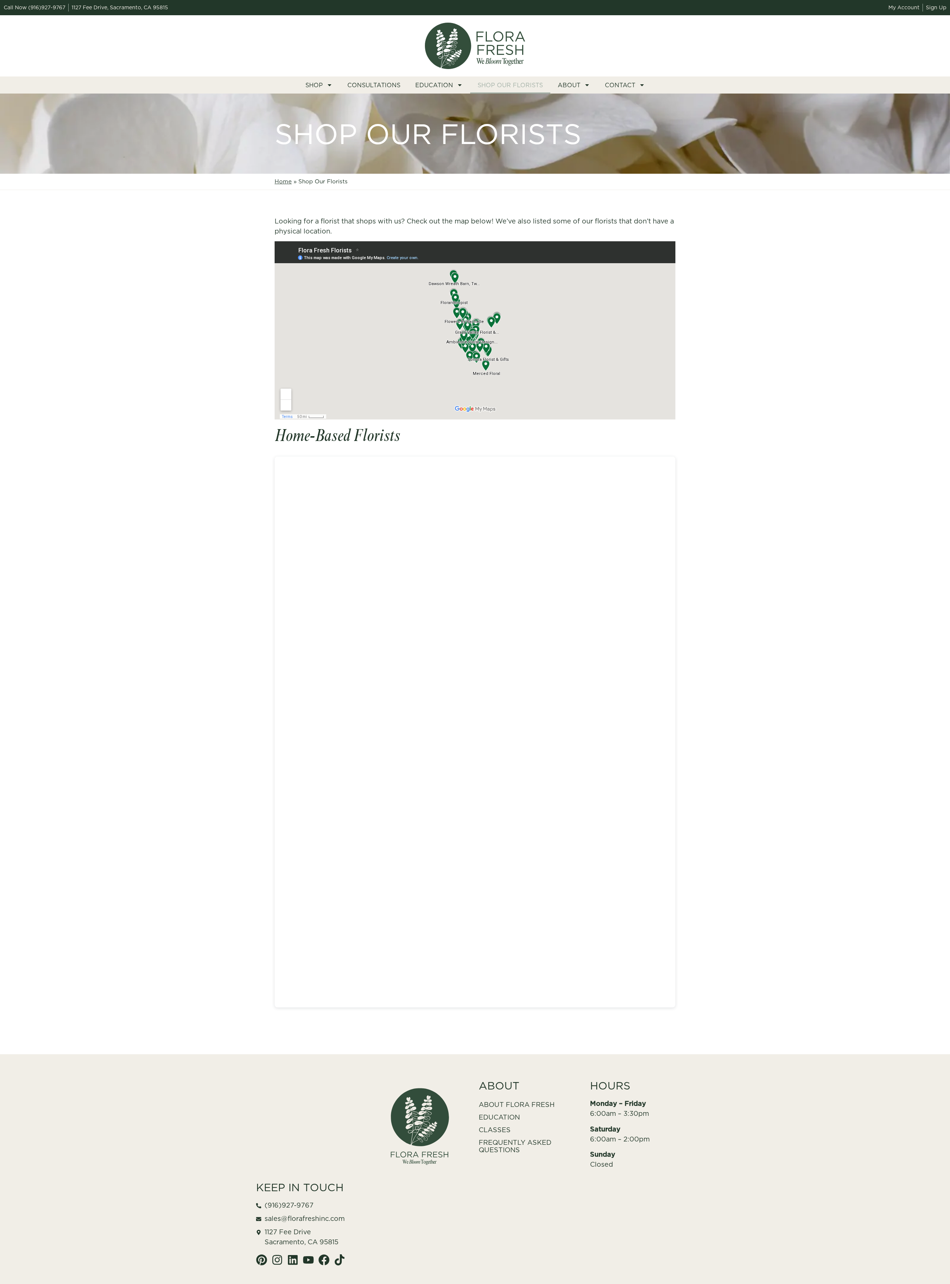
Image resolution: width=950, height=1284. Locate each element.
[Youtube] (308, 1259)
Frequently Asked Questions (515, 1146)
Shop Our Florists (510, 85)
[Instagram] (277, 1259)
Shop (314, 85)
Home (283, 181)
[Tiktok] (339, 1259)
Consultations (373, 85)
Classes (495, 1129)
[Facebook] (324, 1259)
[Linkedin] (292, 1259)
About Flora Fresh (517, 1104)
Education (434, 85)
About (569, 85)
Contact (620, 85)
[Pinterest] (261, 1259)
